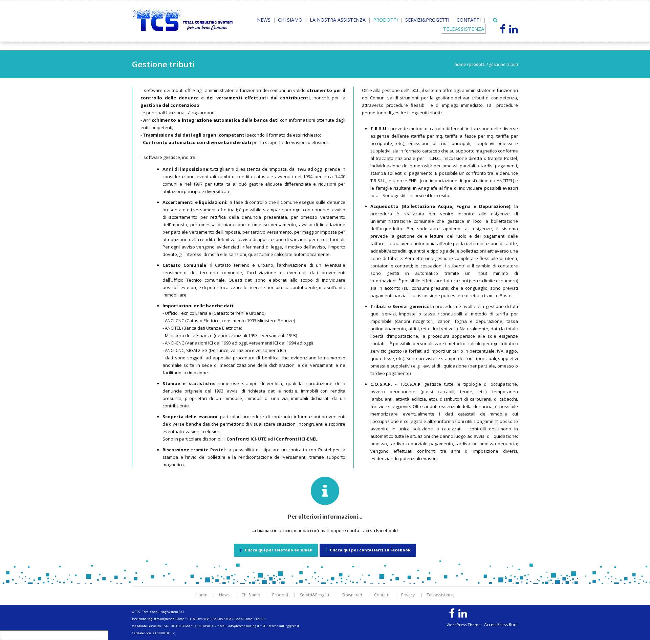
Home (460, 64)
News (263, 20)
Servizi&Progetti (427, 20)
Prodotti (385, 20)
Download (352, 595)
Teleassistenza (441, 595)
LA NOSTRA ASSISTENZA (338, 20)
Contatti (469, 20)
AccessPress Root (501, 624)
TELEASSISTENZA (463, 28)
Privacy (408, 595)
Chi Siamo (290, 20)
